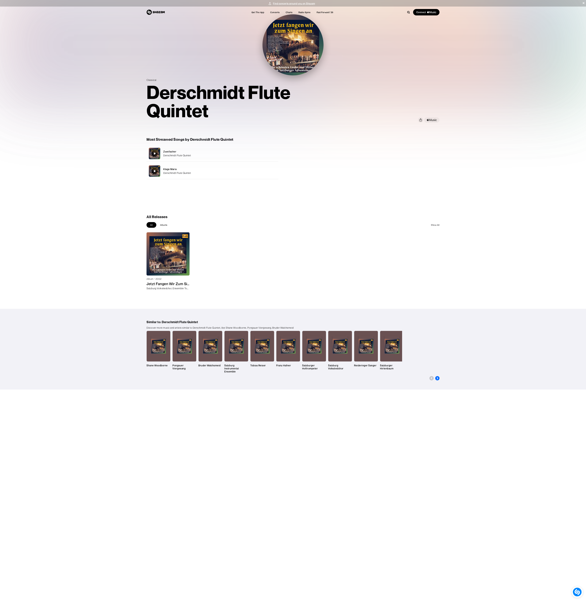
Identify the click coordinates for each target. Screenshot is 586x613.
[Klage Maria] (212, 171)
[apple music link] (432, 120)
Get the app (257, 12)
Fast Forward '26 (325, 12)
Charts (289, 12)
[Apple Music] (152, 294)
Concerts (275, 12)
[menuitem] (257, 12)
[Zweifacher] (212, 153)
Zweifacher (169, 151)
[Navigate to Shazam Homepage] (155, 12)
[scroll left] (431, 378)
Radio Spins (304, 12)
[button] (583, 3)
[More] (259, 153)
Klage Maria (170, 169)
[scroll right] (437, 378)
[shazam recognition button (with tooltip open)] (577, 592)
